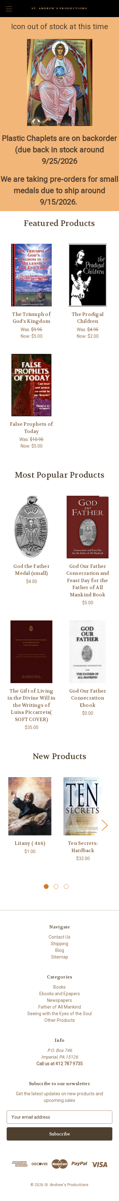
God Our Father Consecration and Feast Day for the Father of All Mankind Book (87, 580)
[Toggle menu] (8, 8)
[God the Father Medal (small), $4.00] (31, 527)
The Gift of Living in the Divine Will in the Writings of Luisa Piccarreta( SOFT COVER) (31, 705)
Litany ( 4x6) (30, 843)
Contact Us (59, 937)
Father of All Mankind (59, 1006)
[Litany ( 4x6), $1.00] (30, 806)
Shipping (59, 943)
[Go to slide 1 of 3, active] (46, 886)
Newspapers (59, 1000)
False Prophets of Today (31, 428)
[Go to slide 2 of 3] (56, 886)
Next (104, 825)
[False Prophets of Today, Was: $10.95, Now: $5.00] (31, 385)
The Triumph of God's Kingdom (31, 318)
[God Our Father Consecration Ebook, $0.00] (87, 651)
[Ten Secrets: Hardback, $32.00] (83, 806)
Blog (59, 950)
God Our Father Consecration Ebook (87, 698)
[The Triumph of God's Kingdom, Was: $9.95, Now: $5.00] (31, 275)
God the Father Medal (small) (31, 570)
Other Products (59, 1020)
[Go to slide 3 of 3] (66, 886)
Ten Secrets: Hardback (83, 847)
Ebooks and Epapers (59, 993)
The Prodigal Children (87, 318)
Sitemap (59, 956)
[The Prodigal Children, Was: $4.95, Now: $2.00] (87, 275)
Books (59, 987)
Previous (8, 825)
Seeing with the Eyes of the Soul (59, 1013)
